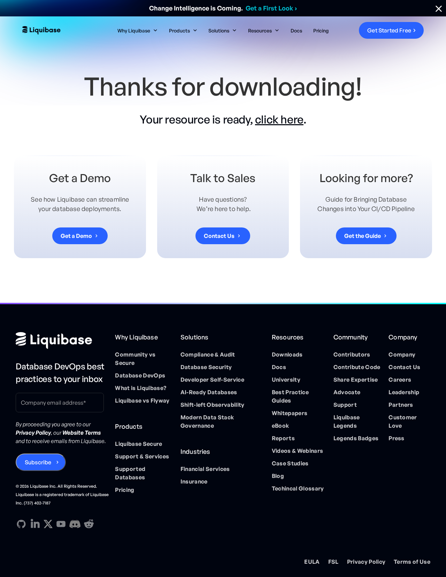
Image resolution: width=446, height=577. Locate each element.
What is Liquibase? (140, 387)
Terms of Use (412, 561)
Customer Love (403, 421)
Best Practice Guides (290, 396)
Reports (283, 438)
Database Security (206, 367)
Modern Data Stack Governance (207, 421)
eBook (280, 425)
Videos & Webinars (297, 450)
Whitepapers (290, 413)
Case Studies (290, 463)
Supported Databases (130, 473)
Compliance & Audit (207, 354)
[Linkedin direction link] (35, 524)
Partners (401, 404)
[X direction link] (48, 523)
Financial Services (205, 468)
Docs (296, 30)
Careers (400, 379)
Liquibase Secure (138, 443)
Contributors (351, 354)
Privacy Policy (366, 561)
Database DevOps (140, 375)
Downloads (287, 354)
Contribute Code (356, 367)
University (286, 379)
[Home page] (62, 340)
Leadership (404, 392)
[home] (64, 30)
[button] (137, 30)
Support (345, 404)
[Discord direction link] (74, 524)
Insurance (194, 481)
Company (402, 354)
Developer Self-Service (212, 379)
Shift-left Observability (212, 404)
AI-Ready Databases (208, 392)
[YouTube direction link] (61, 524)
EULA (312, 561)
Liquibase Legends (346, 421)
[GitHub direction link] (21, 524)
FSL (333, 561)
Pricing (321, 30)
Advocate (347, 392)
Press (397, 438)
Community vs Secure (135, 358)
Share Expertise (355, 379)
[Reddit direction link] (88, 524)
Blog (278, 475)
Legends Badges (355, 438)
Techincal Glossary (298, 488)
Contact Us (404, 367)
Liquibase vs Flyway (142, 400)
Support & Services (142, 456)
